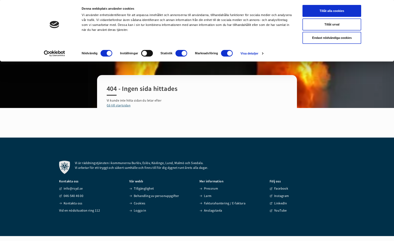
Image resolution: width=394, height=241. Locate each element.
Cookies (139, 203)
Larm (208, 196)
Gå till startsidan (119, 105)
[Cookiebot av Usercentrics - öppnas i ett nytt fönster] (54, 53)
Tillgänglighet (144, 188)
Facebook (281, 188)
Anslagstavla (213, 210)
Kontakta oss (73, 203)
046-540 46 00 (73, 196)
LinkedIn (280, 203)
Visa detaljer (249, 53)
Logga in (140, 210)
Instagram (281, 196)
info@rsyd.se (73, 188)
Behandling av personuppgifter (156, 196)
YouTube (280, 210)
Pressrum (211, 188)
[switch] (147, 53)
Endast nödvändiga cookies (332, 37)
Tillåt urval (331, 24)
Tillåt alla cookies (332, 11)
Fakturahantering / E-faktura (224, 203)
